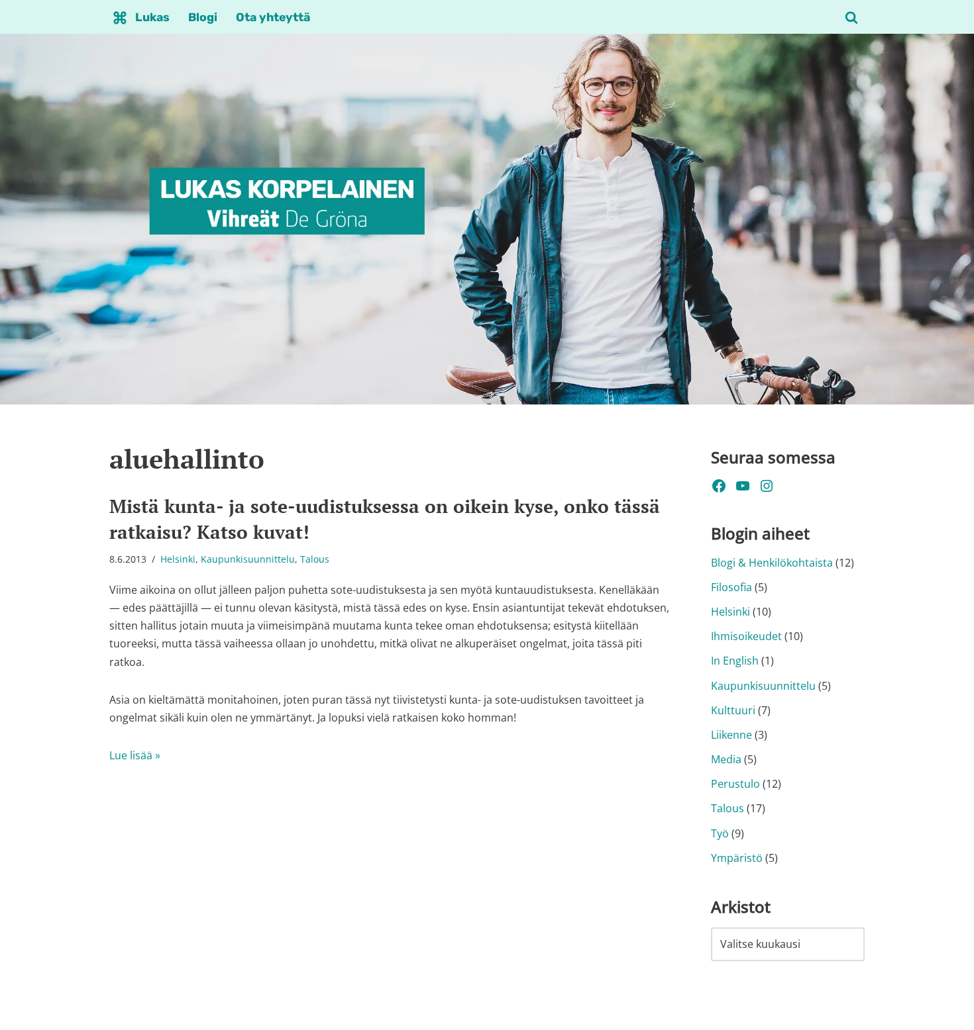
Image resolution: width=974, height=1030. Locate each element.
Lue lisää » (134, 755)
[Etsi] (851, 17)
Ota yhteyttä (273, 17)
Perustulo (735, 783)
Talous (314, 559)
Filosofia (731, 587)
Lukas (152, 17)
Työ (720, 833)
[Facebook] (719, 486)
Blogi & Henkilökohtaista (772, 562)
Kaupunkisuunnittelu (248, 559)
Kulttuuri (733, 710)
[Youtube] (743, 486)
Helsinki (177, 559)
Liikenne (731, 734)
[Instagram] (767, 486)
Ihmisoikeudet (746, 636)
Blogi (202, 17)
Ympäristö (737, 858)
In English (735, 660)
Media (726, 759)
